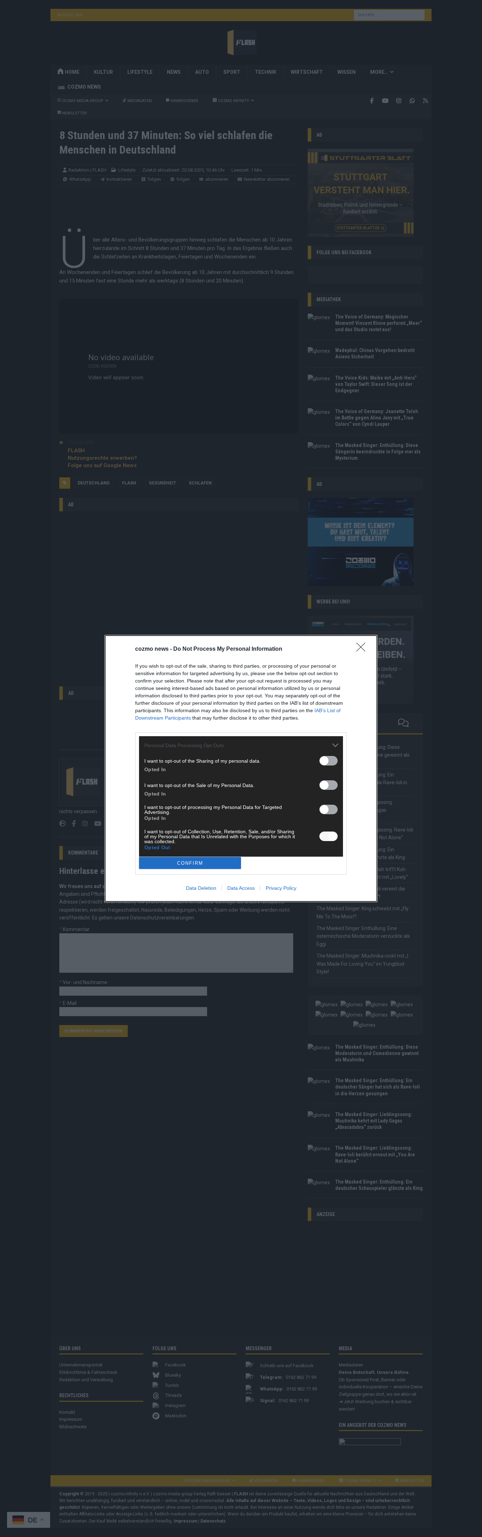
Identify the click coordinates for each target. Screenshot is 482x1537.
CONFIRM (190, 863)
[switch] (328, 760)
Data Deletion (201, 888)
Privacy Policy (281, 888)
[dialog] (241, 768)
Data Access (241, 888)
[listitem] (241, 745)
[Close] (363, 649)
